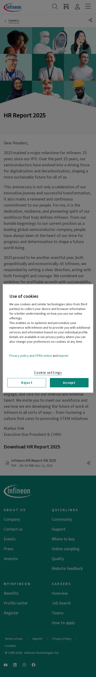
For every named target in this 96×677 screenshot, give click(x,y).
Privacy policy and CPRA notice (30, 355)
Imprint (63, 355)
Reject (27, 382)
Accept (69, 382)
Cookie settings (48, 372)
